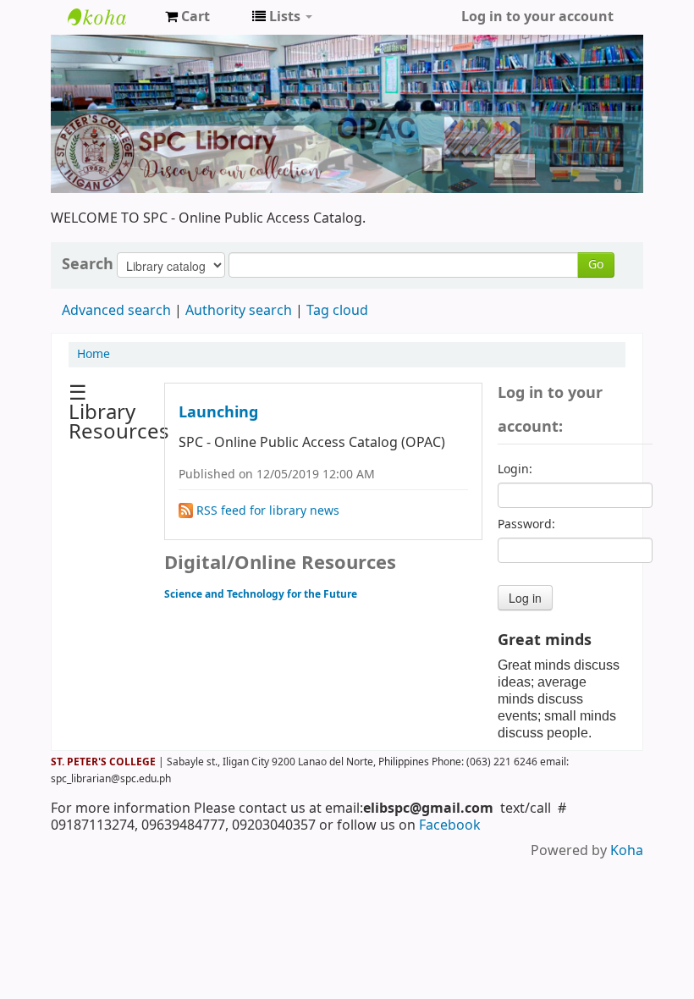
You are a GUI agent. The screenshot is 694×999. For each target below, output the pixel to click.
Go (595, 264)
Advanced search (116, 311)
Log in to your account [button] (537, 17)
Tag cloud (337, 311)
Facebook (450, 825)
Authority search (238, 311)
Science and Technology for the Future (260, 594)
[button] (187, 17)
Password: (526, 524)
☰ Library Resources (119, 412)
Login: (515, 469)
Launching (218, 412)
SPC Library (110, 17)
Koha (626, 851)
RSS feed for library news (266, 511)
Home (93, 354)
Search (87, 264)
